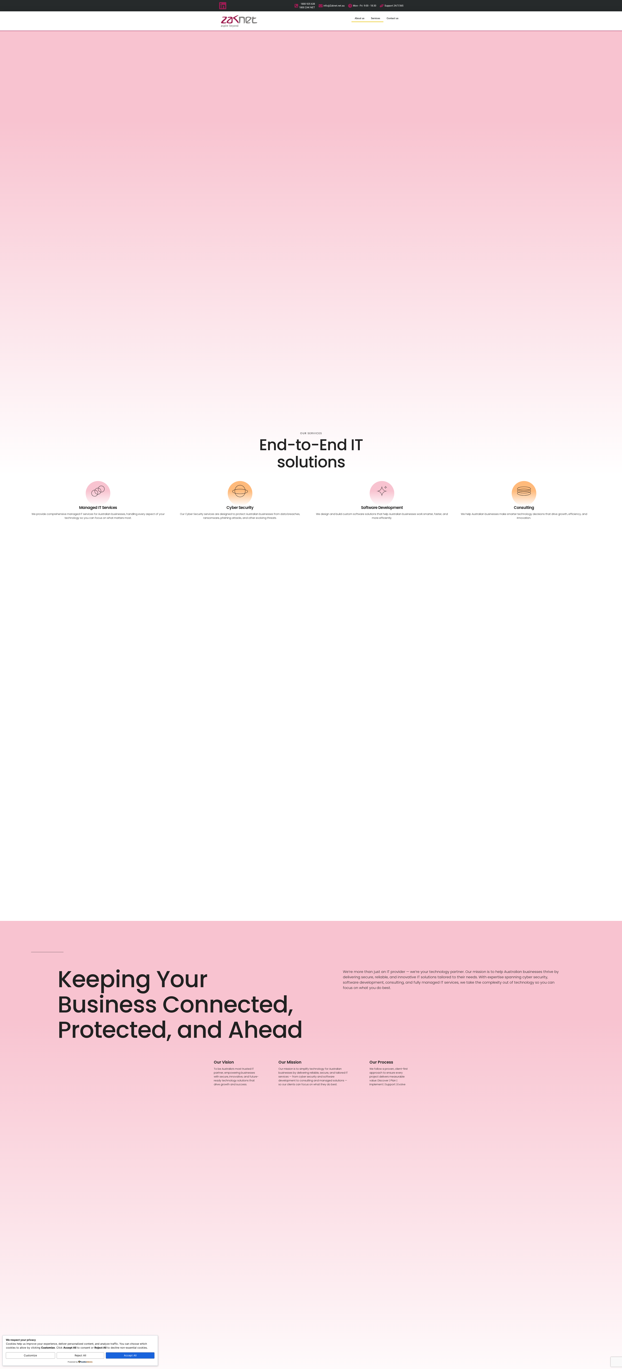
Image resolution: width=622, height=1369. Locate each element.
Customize (30, 1355)
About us (359, 18)
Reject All (80, 1355)
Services (375, 18)
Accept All (130, 1355)
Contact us (392, 18)
